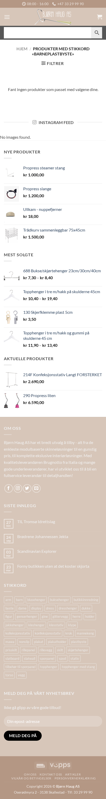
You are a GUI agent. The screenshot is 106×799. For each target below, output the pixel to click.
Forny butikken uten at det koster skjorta (53, 566)
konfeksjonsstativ (48, 633)
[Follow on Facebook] (8, 488)
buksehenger (59, 600)
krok (68, 633)
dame (22, 608)
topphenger (48, 667)
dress (50, 608)
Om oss (30, 774)
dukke (86, 608)
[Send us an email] (36, 488)
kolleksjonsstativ (17, 633)
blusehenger (36, 600)
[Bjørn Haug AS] (53, 17)
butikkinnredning (86, 600)
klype (72, 625)
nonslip (24, 642)
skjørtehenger (78, 650)
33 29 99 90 (83, 792)
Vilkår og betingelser (31, 778)
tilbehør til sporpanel (20, 667)
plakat (38, 642)
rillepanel (28, 650)
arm (8, 600)
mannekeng (85, 633)
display (36, 608)
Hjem (22, 48)
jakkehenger (14, 625)
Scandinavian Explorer (37, 551)
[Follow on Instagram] (18, 488)
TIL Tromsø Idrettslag (36, 521)
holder (89, 616)
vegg (21, 675)
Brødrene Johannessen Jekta (42, 536)
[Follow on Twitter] (27, 488)
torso (9, 675)
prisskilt (11, 650)
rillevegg (46, 650)
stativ (74, 658)
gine (45, 616)
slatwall (29, 658)
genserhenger (27, 616)
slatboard (12, 658)
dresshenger (68, 608)
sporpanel (47, 658)
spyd (62, 658)
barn (19, 600)
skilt (60, 650)
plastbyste (78, 642)
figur (8, 616)
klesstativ (56, 625)
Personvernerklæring (75, 778)
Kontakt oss (51, 774)
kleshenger (36, 625)
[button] (7, 17)
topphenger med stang (78, 667)
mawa (9, 642)
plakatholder (57, 642)
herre (77, 616)
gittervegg (60, 616)
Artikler (73, 774)
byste (9, 608)
